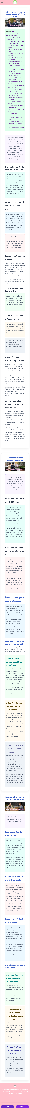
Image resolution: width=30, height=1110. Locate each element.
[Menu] (2, 2)
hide (13, 31)
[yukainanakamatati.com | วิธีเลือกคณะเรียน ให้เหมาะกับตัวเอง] (15, 2)
